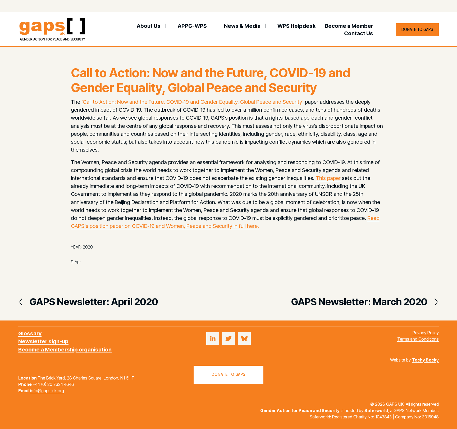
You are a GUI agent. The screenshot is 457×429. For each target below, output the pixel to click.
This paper (328, 178)
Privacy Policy (426, 332)
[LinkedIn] (212, 338)
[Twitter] (228, 338)
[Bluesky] (244, 338)
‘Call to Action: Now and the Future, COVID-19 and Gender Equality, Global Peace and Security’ (192, 101)
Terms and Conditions (418, 339)
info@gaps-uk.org (47, 390)
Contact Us (358, 33)
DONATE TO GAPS (417, 30)
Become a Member (349, 25)
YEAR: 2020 (82, 247)
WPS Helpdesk (296, 25)
